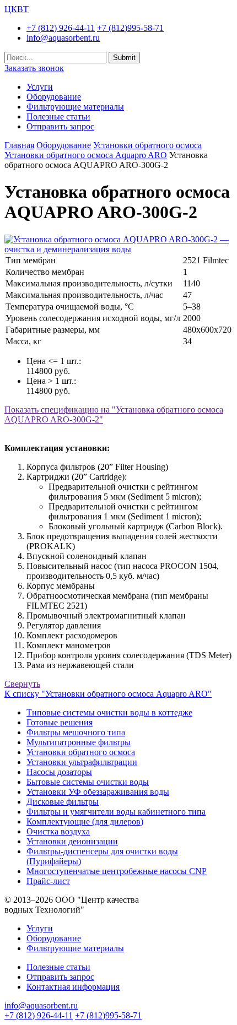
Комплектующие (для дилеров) (84, 821)
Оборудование (53, 96)
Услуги (39, 86)
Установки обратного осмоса (147, 145)
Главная (19, 145)
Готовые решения (59, 722)
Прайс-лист (48, 881)
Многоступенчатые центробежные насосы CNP (116, 871)
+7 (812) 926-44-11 (60, 27)
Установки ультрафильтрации (81, 762)
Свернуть (22, 683)
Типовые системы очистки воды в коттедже (109, 712)
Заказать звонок (34, 68)
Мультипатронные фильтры (78, 742)
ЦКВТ (16, 9)
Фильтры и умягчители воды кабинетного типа (116, 811)
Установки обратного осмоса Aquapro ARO (85, 155)
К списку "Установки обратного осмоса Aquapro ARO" (108, 693)
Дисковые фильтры (62, 801)
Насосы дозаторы (59, 772)
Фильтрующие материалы (75, 106)
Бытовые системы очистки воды (87, 782)
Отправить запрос (60, 126)
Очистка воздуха (58, 831)
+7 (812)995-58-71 (130, 27)
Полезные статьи (58, 116)
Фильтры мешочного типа (75, 732)
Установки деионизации (72, 841)
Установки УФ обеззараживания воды (97, 791)
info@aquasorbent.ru (63, 37)
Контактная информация (73, 986)
